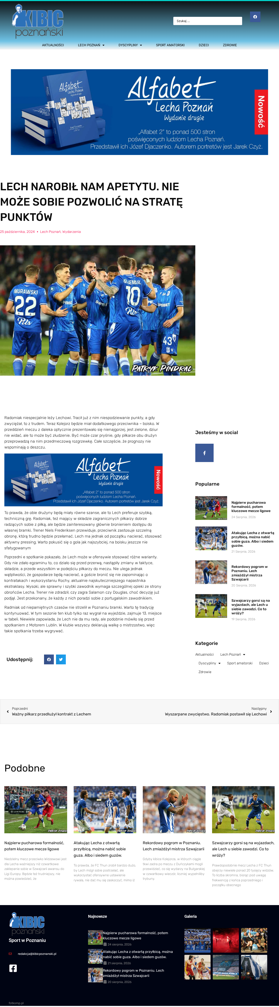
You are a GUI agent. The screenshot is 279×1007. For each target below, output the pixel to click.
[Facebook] (255, 17)
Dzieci (204, 45)
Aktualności (53, 45)
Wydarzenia (71, 232)
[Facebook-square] (13, 968)
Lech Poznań (89, 45)
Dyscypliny (128, 45)
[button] (49, 659)
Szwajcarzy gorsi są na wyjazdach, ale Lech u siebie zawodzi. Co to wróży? (250, 606)
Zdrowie (230, 45)
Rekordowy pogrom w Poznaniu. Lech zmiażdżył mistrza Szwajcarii (249, 573)
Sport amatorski (170, 45)
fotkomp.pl (16, 1003)
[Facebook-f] (204, 453)
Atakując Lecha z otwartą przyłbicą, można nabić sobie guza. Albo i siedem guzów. (252, 539)
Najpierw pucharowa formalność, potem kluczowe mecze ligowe (250, 506)
